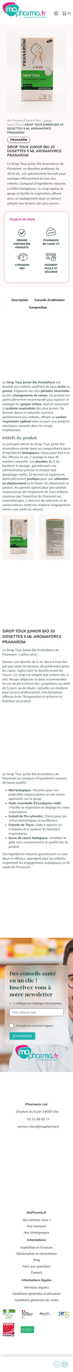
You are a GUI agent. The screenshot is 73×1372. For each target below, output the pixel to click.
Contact (36, 1272)
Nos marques (36, 1226)
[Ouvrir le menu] (6, 1364)
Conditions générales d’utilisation (36, 1294)
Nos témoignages (36, 1232)
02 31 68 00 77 (38, 1119)
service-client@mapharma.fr (38, 1126)
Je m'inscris (22, 1036)
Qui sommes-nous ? (37, 1220)
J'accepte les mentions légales (34, 1025)
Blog (36, 1260)
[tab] (19, 300)
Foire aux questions (36, 1266)
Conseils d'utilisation (49, 300)
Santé (29, 120)
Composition (38, 307)
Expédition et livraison (36, 1247)
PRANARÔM (18, 140)
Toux (19, 124)
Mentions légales (36, 1287)
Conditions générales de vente (36, 1300)
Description (19, 300)
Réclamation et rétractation (37, 1254)
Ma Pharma (15, 120)
